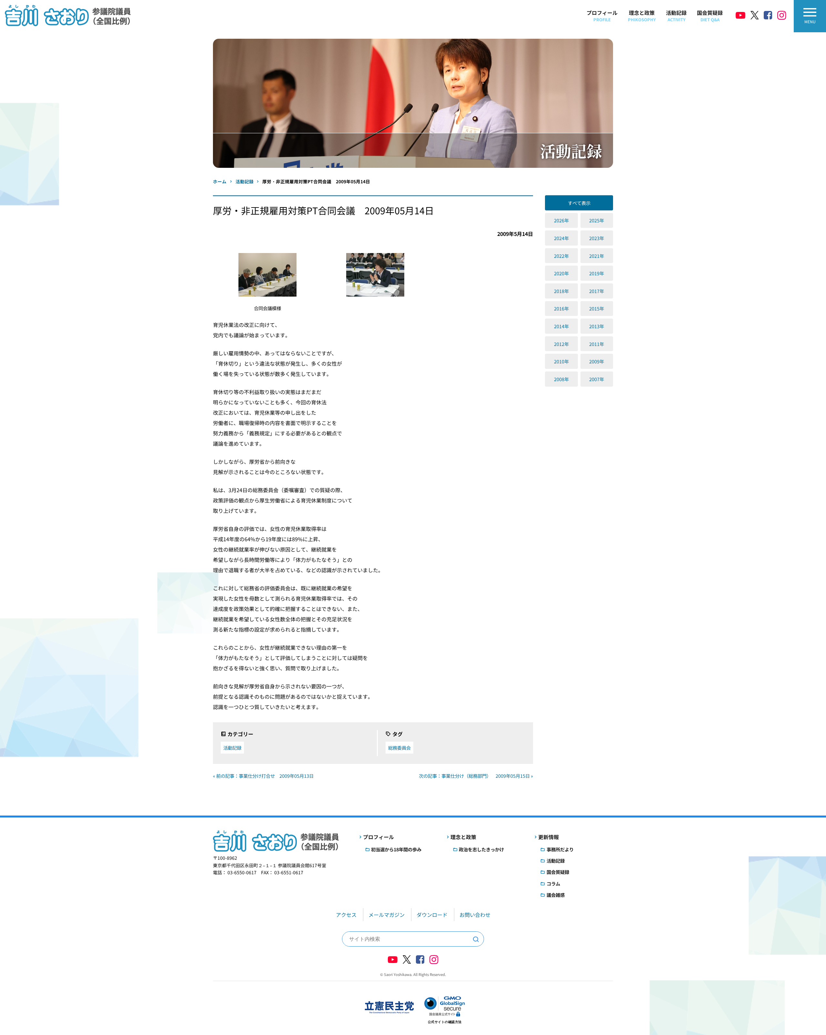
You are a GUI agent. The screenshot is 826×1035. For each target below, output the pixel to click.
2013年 (596, 326)
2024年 (561, 238)
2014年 (561, 326)
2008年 (561, 379)
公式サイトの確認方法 (445, 1022)
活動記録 (676, 16)
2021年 (596, 255)
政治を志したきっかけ (481, 849)
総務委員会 (399, 747)
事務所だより (560, 849)
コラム (553, 883)
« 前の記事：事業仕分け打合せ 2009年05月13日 (263, 775)
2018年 (561, 291)
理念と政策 (642, 16)
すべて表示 (579, 202)
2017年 (596, 291)
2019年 (596, 273)
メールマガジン (386, 914)
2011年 (596, 343)
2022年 (561, 255)
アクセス (346, 914)
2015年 (596, 308)
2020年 (561, 273)
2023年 (596, 238)
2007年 (596, 379)
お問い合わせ (474, 914)
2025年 (596, 220)
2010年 (561, 361)
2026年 (561, 220)
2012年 (561, 343)
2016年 (561, 308)
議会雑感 (556, 894)
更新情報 (548, 837)
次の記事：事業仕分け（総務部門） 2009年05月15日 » (476, 775)
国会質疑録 (710, 16)
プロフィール (602, 16)
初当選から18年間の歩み (396, 849)
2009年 (596, 361)
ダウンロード (432, 914)
